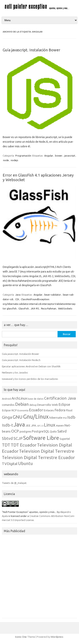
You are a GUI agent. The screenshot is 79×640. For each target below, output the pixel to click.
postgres (25, 431)
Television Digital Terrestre (46, 450)
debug (32, 404)
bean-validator (52, 294)
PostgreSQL (40, 431)
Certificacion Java (60, 398)
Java (18, 294)
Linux (49, 425)
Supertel (65, 438)
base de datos (36, 398)
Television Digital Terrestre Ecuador (38, 457)
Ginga (7, 417)
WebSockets (65, 308)
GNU (17, 417)
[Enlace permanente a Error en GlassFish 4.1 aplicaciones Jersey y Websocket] (39, 258)
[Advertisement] (39, 577)
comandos (8, 404)
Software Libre (41, 438)
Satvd (62, 431)
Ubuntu (25, 463)
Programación (23, 155)
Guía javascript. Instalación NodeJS (21, 360)
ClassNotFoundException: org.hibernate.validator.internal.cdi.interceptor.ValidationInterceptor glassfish (39, 304)
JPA (33, 425)
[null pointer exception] (39, 9)
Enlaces (49, 410)
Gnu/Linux (36, 416)
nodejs (14, 160)
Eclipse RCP (9, 410)
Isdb (71, 417)
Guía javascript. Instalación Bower (31, 50)
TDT (6, 444)
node (6, 160)
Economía (22, 410)
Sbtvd (7, 438)
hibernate (55, 417)
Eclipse (64, 404)
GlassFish (23, 308)
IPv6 (65, 418)
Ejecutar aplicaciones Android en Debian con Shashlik (31, 366)
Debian (22, 404)
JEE (28, 425)
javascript (69, 155)
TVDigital (9, 464)
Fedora (59, 410)
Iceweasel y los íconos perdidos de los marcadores (30, 379)
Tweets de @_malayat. (14, 483)
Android (6, 398)
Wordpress (57, 636)
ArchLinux (19, 398)
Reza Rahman (48, 308)
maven (60, 425)
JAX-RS (35, 308)
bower (58, 155)
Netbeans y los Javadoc (15, 372)
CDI (17, 299)
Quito (53, 431)
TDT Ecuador (23, 444)
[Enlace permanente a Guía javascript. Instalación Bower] (39, 128)
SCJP (18, 438)
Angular (48, 155)
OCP (15, 431)
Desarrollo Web (47, 404)
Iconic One (21, 636)
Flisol (69, 410)
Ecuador (36, 410)
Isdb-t (7, 425)
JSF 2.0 (40, 426)
